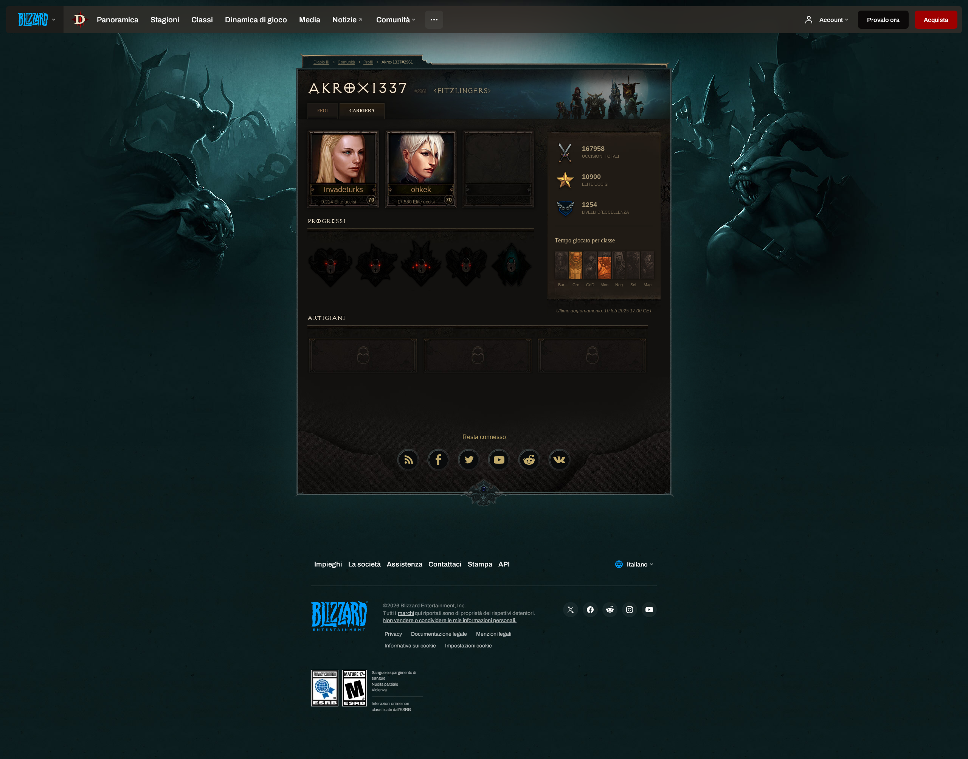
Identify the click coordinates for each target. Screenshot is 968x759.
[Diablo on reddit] (529, 460)
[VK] (559, 460)
